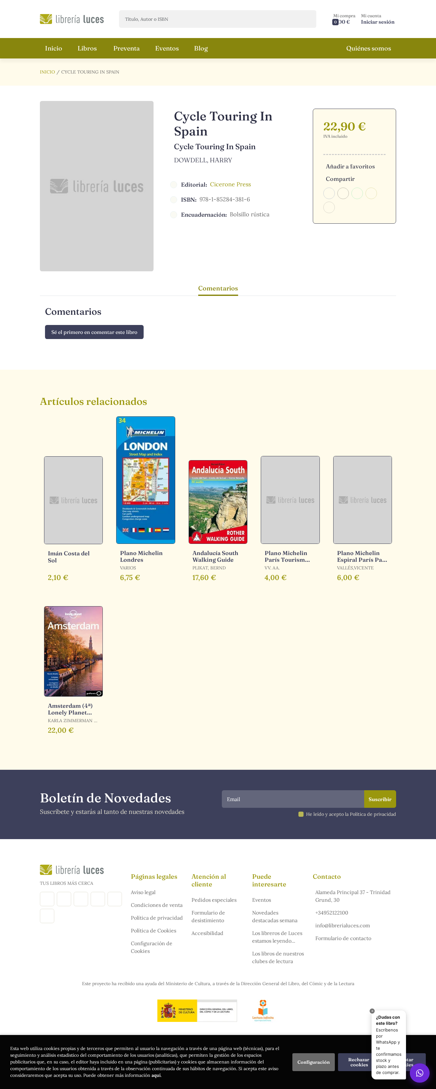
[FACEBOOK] (47, 899)
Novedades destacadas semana (274, 916)
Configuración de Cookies (151, 947)
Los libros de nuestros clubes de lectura (278, 957)
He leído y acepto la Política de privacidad (351, 814)
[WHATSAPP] (47, 916)
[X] (81, 899)
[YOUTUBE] (115, 899)
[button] (344, 19)
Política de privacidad (157, 918)
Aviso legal (143, 892)
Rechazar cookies (359, 1062)
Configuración (313, 1062)
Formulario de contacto (343, 938)
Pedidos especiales (214, 900)
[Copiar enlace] (329, 207)
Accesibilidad (207, 933)
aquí (156, 1075)
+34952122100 (331, 912)
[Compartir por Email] (371, 193)
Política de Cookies (153, 930)
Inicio (47, 72)
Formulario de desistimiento (208, 916)
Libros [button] (87, 48)
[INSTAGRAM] (64, 899)
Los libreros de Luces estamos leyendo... (277, 937)
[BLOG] (98, 899)
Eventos (261, 900)
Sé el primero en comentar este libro (94, 332)
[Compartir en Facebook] (329, 193)
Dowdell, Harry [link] (203, 160)
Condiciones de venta (157, 905)
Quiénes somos (368, 48)
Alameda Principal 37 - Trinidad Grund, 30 (353, 896)
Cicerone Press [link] (230, 184)
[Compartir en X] (343, 193)
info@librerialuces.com (342, 925)
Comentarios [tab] (218, 288)
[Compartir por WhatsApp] (357, 193)
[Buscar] (306, 19)
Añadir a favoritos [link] (350, 166)
